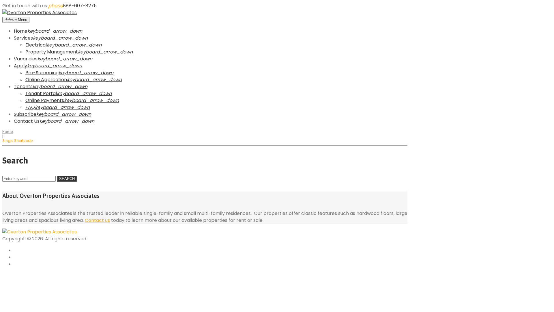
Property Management (51, 52)
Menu (16, 20)
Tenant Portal (41, 93)
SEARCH (67, 179)
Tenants (23, 86)
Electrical (36, 45)
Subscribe (25, 114)
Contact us (97, 220)
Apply (20, 65)
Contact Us (27, 121)
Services (23, 38)
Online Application (46, 79)
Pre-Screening (42, 72)
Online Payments (44, 100)
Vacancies (26, 58)
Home (20, 31)
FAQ (30, 107)
